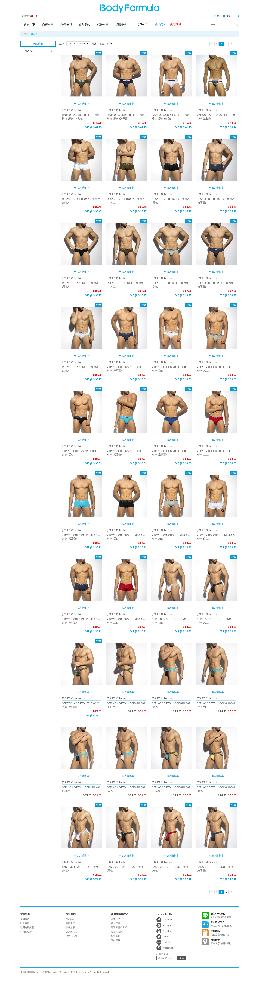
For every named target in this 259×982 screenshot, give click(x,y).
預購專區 (121, 24)
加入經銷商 (71, 931)
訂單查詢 (24, 923)
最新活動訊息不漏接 (221, 915)
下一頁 (231, 44)
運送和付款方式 (119, 927)
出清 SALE (140, 24)
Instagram (167, 925)
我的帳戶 (24, 919)
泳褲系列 (66, 24)
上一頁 (216, 44)
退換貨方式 (116, 931)
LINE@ (166, 942)
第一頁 (211, 44)
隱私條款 (115, 940)
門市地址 (70, 919)
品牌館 (159, 24)
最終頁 (236, 44)
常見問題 (115, 923)
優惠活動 (175, 24)
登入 (219, 16)
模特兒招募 (71, 936)
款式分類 (38, 43)
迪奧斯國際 (129, 8)
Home (25, 34)
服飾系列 (84, 24)
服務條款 (115, 936)
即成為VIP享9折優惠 (221, 924)
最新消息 (70, 923)
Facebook (167, 919)
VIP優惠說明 (26, 931)
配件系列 (102, 24)
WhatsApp (167, 947)
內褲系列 (47, 24)
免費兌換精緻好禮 (220, 933)
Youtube (166, 931)
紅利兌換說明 (27, 927)
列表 (228, 16)
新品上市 (29, 24)
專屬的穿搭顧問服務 (221, 942)
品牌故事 (70, 927)
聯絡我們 (115, 919)
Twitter (165, 936)
